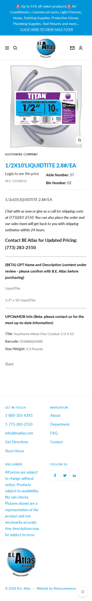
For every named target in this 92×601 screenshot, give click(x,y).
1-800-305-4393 (19, 415)
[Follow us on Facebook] (55, 475)
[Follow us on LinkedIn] (74, 475)
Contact (56, 442)
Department (60, 424)
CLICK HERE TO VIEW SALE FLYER (46, 29)
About (55, 415)
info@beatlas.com (19, 433)
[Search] (15, 48)
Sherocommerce (64, 588)
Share (9, 364)
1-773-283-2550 (19, 424)
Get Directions (16, 442)
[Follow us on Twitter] (65, 475)
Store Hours (14, 451)
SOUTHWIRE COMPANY (21, 154)
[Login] (81, 48)
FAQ (54, 433)
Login (9, 173)
